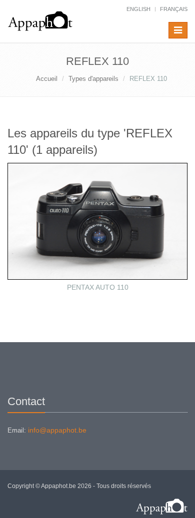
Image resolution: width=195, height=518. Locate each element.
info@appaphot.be (57, 430)
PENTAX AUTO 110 (97, 287)
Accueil (47, 78)
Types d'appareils (93, 78)
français (174, 9)
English (138, 9)
